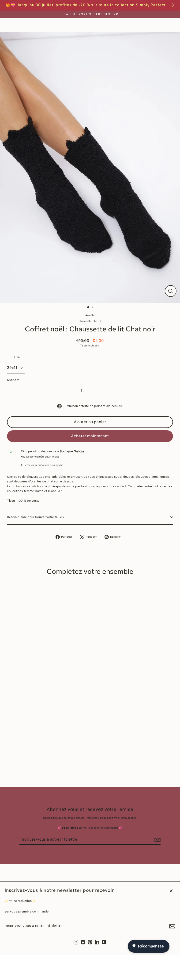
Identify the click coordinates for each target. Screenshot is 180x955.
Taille (16, 357)
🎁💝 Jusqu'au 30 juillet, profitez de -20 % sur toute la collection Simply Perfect (86, 5)
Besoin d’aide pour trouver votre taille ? (36, 517)
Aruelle (89, 315)
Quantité (13, 380)
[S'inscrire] (171, 926)
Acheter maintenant (90, 436)
